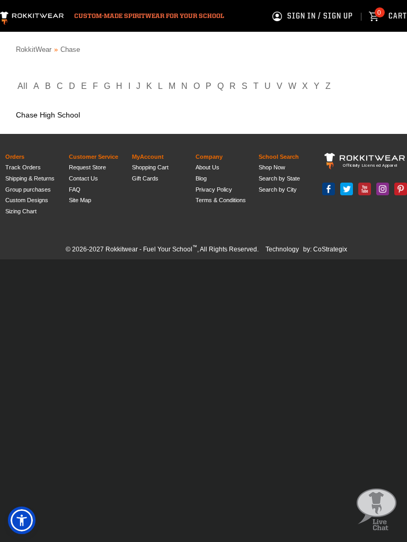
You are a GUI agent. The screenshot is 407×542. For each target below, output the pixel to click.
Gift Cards (145, 178)
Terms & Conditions (221, 200)
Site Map (80, 200)
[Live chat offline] (376, 510)
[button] (22, 520)
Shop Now (272, 167)
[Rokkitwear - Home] (32, 16)
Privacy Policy (214, 189)
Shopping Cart (150, 167)
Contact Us (83, 178)
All (22, 86)
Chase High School (48, 115)
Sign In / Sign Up (320, 16)
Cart (392, 16)
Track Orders (23, 167)
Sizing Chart (21, 211)
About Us (207, 167)
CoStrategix (330, 249)
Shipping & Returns (30, 178)
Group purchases (28, 189)
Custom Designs (26, 200)
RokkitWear (33, 49)
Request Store (87, 167)
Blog (201, 178)
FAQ (75, 189)
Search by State (279, 178)
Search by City (278, 189)
